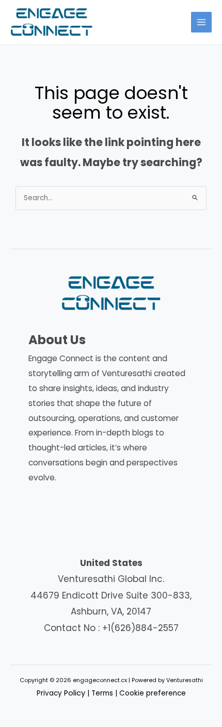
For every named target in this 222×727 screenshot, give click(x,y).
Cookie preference (152, 693)
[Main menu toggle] (201, 22)
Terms (102, 693)
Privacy (61, 693)
